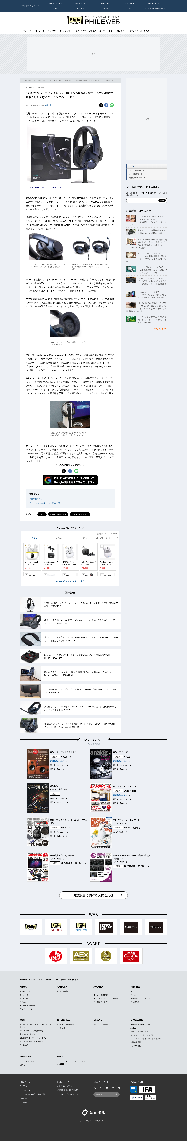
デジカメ (92, 31)
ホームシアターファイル (140, 1031)
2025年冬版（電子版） (72, 863)
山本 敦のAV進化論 (27, 1034)
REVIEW (135, 986)
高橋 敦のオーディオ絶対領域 (31, 1030)
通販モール (24, 1064)
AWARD (98, 986)
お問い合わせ (25, 1082)
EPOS (41, 514)
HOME (25, 80)
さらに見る (134, 1002)
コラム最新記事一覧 (135, 174)
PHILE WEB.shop (57, 798)
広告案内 (23, 1086)
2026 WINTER (131, 790)
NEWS (23, 986)
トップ (24, 31)
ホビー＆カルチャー (28, 1005)
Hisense (105, 8)
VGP (95, 991)
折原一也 (48, 105)
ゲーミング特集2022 (80, 514)
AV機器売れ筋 (62, 991)
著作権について (63, 1082)
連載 (22, 1020)
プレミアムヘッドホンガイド (142, 1035)
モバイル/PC (81, 31)
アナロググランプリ (102, 1002)
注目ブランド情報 (101, 1024)
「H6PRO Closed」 (38, 498)
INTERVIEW (63, 1020)
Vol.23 (64, 827)
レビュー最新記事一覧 (136, 170)
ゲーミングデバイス (58, 514)
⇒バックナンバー (160, 328)
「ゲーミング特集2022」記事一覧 (44, 503)
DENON (105, 3)
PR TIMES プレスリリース (67, 1094)
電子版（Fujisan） (57, 769)
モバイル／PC (25, 998)
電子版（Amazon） (58, 765)
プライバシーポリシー (65, 1086)
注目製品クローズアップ (137, 178)
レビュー (32, 80)
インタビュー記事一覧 (65, 1024)
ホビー (111, 31)
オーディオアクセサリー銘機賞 (106, 998)
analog (133, 1028)
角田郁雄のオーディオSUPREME (33, 1037)
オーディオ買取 (154, 8)
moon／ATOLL (154, 3)
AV (31, 31)
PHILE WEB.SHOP (27, 1061)
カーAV (102, 31)
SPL (130, 8)
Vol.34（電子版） (132, 827)
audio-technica (56, 3)
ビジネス (120, 31)
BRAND (98, 1020)
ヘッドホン (52, 31)
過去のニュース (26, 1009)
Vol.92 (127, 756)
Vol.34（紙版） (119, 832)
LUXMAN (129, 3)
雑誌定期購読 (135, 1042)
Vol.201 (65, 756)
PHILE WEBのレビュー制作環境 (32, 1094)
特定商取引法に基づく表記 (67, 1090)
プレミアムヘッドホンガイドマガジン (145, 1038)
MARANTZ (80, 3)
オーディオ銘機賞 (101, 994)
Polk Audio (80, 8)
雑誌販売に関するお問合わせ (93, 895)
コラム (133, 994)
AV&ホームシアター (28, 991)
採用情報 (23, 1102)
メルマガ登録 (135, 1045)
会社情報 (23, 1098)
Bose (55, 8)
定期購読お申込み (57, 761)
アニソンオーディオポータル (31, 1041)
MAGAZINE (93, 739)
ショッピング (133, 31)
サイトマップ (25, 1090)
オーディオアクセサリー (140, 1024)
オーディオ (39, 31)
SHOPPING (26, 1056)
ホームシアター (66, 31)
